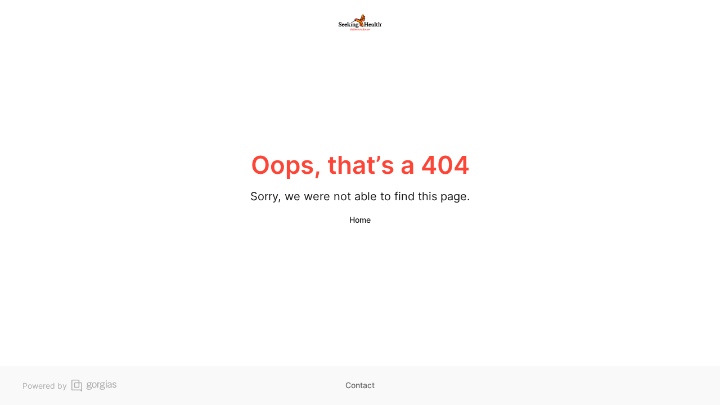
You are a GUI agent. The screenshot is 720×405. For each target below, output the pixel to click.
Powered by (44, 385)
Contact (360, 385)
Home (360, 219)
